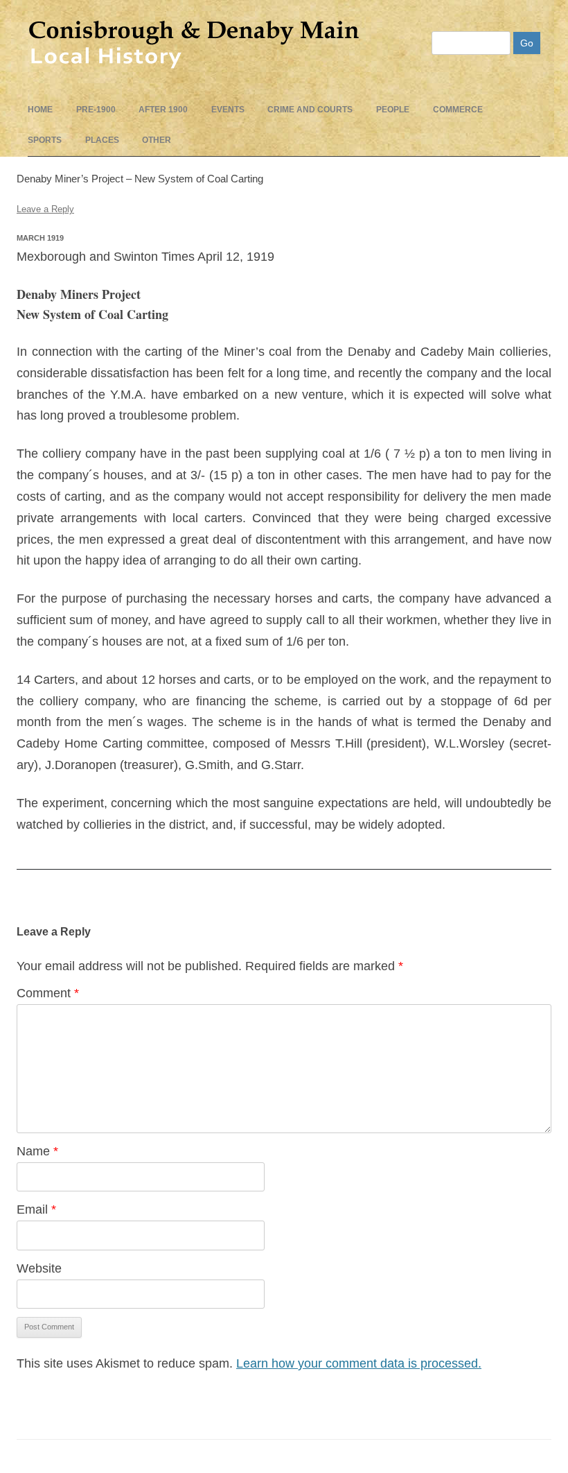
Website (39, 1268)
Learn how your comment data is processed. (358, 1363)
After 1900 (163, 109)
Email (36, 1209)
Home (40, 109)
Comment (48, 993)
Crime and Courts (310, 109)
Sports (45, 140)
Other (156, 140)
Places (102, 140)
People (392, 109)
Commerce (458, 109)
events (228, 109)
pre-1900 (96, 109)
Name (37, 1151)
